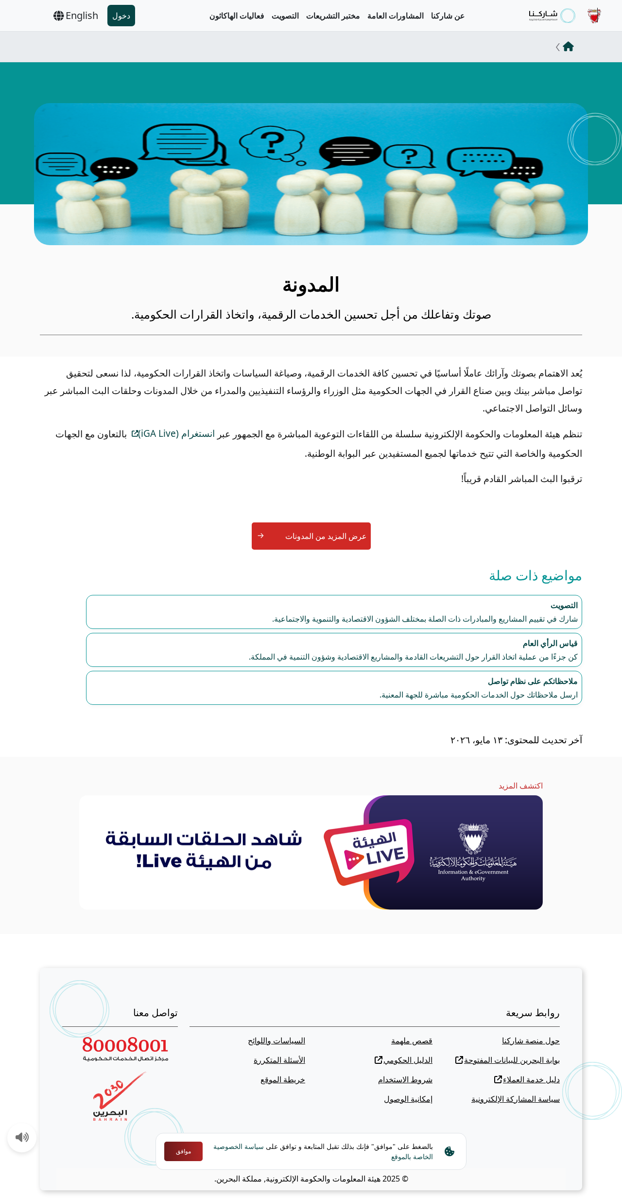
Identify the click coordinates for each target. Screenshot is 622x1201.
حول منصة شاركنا (531, 1040)
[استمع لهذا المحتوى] (22, 1138)
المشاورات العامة (395, 15)
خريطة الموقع (282, 1079)
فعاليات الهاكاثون (236, 15)
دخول (121, 15)
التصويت (285, 15)
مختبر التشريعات (333, 15)
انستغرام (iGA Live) (176, 433)
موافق (183, 1151)
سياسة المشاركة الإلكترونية (515, 1098)
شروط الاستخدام (405, 1079)
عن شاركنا (448, 15)
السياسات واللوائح (276, 1040)
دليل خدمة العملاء (531, 1079)
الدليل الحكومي (407, 1060)
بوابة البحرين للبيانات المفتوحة (512, 1060)
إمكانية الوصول (408, 1098)
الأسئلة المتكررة (279, 1060)
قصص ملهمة (411, 1040)
